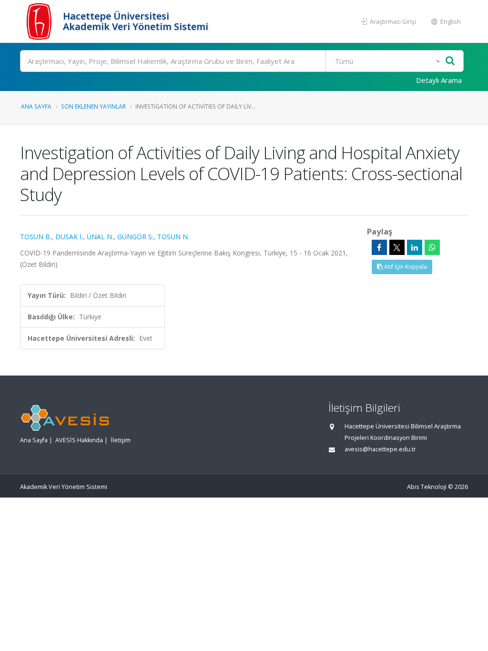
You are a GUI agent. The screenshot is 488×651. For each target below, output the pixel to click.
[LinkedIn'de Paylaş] (414, 247)
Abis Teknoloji (427, 487)
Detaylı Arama (439, 80)
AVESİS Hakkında (79, 440)
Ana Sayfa (36, 106)
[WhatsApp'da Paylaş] (432, 247)
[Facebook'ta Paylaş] (379, 247)
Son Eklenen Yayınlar (93, 106)
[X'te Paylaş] (397, 247)
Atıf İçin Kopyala (405, 267)
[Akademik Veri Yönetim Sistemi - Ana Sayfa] (40, 21)
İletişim (121, 440)
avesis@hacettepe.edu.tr (380, 449)
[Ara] (450, 61)
